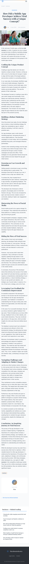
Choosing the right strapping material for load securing (14, 515)
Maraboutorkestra (16, 551)
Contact (18, 555)
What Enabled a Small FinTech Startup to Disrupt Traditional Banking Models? (13, 533)
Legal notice (12, 555)
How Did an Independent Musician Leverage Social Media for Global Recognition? (14, 524)
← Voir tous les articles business (9, 497)
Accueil (3, 6)
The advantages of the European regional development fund (13, 538)
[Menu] (26, 1)
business (8, 6)
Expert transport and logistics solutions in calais (13, 519)
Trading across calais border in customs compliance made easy (13, 529)
